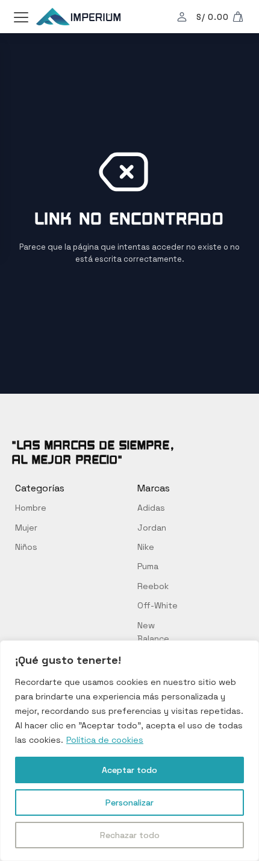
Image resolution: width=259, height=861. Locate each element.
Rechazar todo (130, 835)
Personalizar (129, 802)
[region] (129, 750)
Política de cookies (104, 739)
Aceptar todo (129, 770)
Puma (147, 566)
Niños (26, 546)
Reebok (153, 586)
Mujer (26, 527)
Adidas (151, 507)
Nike (145, 546)
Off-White (157, 605)
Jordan (151, 527)
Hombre (30, 507)
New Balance (153, 632)
